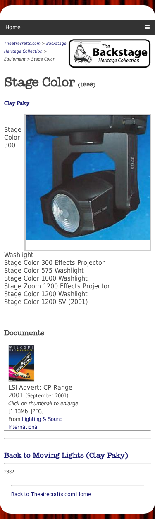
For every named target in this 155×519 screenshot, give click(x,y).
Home (13, 27)
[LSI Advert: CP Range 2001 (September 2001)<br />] (21, 379)
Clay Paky (16, 103)
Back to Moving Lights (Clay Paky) (66, 455)
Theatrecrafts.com (22, 43)
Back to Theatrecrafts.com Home (51, 494)
